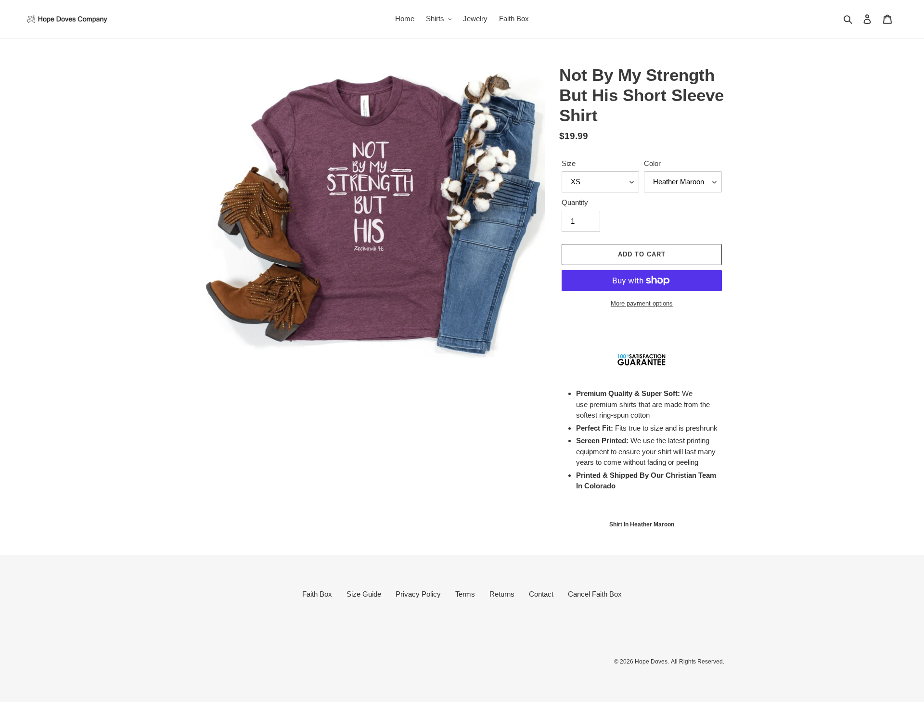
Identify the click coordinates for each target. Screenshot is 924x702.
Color (652, 163)
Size (569, 163)
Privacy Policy (418, 594)
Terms (465, 594)
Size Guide (363, 594)
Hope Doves (651, 661)
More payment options (642, 303)
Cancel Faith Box (595, 594)
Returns (501, 594)
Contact (541, 594)
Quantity (575, 202)
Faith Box (317, 594)
